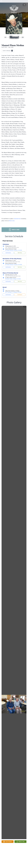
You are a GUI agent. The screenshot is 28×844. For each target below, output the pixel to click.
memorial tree (17, 218)
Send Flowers (19, 294)
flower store (12, 220)
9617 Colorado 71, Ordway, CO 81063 (13, 292)
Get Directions (8, 252)
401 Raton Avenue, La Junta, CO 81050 (13, 250)
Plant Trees (20, 252)
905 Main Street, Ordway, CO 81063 (13, 278)
